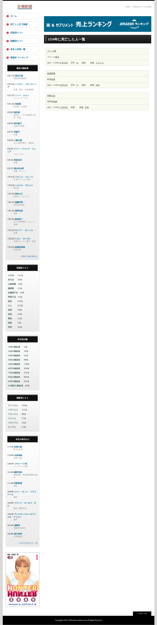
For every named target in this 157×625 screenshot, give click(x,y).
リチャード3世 (20, 464)
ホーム (13, 16)
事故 (10, 318)
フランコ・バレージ (24, 177)
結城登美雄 (20, 247)
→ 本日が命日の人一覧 (27, 543)
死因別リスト (16, 33)
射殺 (10, 323)
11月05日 (63, 107)
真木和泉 (18, 534)
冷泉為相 (18, 455)
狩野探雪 (18, 483)
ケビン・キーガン (23, 238)
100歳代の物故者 (15, 385)
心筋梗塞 (12, 284)
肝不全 (11, 280)
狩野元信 (51, 96)
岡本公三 (19, 194)
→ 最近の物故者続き (28, 256)
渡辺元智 (19, 76)
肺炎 (10, 301)
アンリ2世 (51, 51)
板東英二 (19, 219)
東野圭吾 (19, 211)
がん (10, 305)
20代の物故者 (14, 351)
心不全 (11, 275)
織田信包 (18, 472)
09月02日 (63, 85)
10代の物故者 (14, 347)
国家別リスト (23, 398)
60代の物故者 (14, 368)
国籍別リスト (16, 41)
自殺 (10, 314)
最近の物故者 (23, 68)
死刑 (10, 327)
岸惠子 (17, 132)
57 (77, 85)
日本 (98, 85)
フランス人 (13, 414)
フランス (100, 63)
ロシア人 (12, 427)
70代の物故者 (14, 373)
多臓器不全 (13, 292)
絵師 (55, 101)
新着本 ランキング (19, 57)
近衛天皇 (18, 447)
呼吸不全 (12, 297)
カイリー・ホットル (24, 230)
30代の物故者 (14, 355)
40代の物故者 (14, 360)
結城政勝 (51, 73)
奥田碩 (17, 112)
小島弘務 (18, 140)
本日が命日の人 (23, 439)
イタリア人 (13, 422)
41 (77, 63)
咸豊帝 (17, 525)
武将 (53, 79)
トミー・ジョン (22, 95)
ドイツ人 (12, 418)
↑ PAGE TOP (142, 613)
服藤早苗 (19, 202)
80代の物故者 (14, 377)
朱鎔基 (18, 104)
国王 (57, 57)
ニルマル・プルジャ (24, 185)
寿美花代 (18, 160)
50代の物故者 (14, 364)
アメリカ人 (13, 405)
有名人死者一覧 (17, 49)
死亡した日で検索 (19, 24)
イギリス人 (13, 410)
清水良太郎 (19, 168)
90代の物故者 (14, 381)
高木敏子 (18, 123)
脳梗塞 (11, 288)
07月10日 (63, 63)
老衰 (10, 310)
